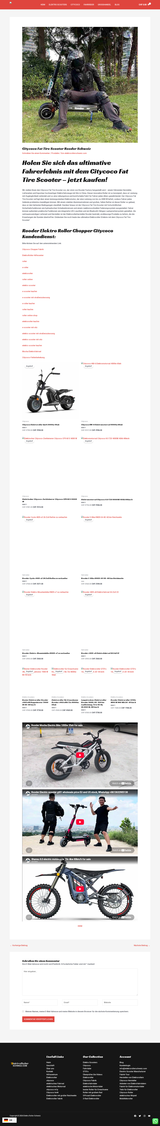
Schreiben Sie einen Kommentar (36, 153)
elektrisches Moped (128, 1095)
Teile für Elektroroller (129, 1089)
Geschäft (50, 1065)
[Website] (120, 1003)
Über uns (50, 1068)
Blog (117, 5)
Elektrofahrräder (90, 1083)
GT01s (86, 1071)
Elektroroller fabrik (54, 1098)
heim (43, 5)
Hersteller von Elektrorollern (132, 1077)
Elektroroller (51, 1077)
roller (24, 261)
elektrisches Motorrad (55, 1086)
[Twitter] (140, 1116)
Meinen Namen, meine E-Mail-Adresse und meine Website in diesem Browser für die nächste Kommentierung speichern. (77, 1011)
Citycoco (75, 5)
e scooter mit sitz (29, 327)
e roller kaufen (28, 303)
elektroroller (27, 273)
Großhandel (104, 5)
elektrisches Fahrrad (55, 1083)
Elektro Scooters (90, 1062)
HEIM (80, 926)
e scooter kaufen (29, 291)
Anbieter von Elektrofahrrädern (133, 1083)
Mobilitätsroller (126, 1098)
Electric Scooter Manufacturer (133, 1071)
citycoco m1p (52, 1089)
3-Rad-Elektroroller (91, 1098)
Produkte (55, 153)
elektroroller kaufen (30, 321)
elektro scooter (28, 285)
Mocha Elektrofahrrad (31, 351)
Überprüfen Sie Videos (92, 1074)
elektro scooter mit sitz (32, 339)
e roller (25, 267)
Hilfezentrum (52, 1074)
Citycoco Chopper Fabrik (33, 249)
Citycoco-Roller (126, 1092)
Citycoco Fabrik (89, 1080)
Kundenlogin (125, 1065)
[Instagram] (144, 1116)
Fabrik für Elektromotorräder (132, 1086)
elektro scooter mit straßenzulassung (38, 333)
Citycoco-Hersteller (128, 1080)
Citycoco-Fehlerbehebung (33, 357)
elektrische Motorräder (93, 1086)
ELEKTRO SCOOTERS (58, 5)
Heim (48, 1062)
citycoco (50, 1080)
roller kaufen (27, 309)
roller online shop (29, 315)
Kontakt (49, 1071)
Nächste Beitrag (142, 945)
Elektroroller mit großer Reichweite (61, 1095)
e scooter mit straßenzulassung (36, 297)
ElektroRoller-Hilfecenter (33, 255)
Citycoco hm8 (52, 1092)
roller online (27, 279)
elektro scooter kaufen (32, 345)
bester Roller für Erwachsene (95, 1089)
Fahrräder (89, 5)
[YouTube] (149, 1116)
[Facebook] (135, 1116)
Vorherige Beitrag (19, 945)
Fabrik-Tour (125, 1074)
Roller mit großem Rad (92, 1092)
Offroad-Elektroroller (92, 1095)
